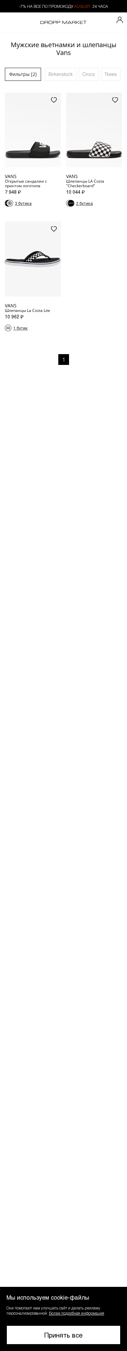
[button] (63, 1319)
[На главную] (63, 22)
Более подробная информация (76, 1313)
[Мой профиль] (120, 20)
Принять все (63, 1335)
